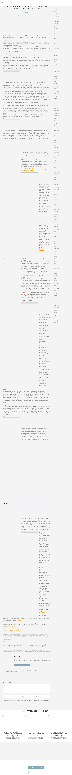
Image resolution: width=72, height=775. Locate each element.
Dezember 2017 (56, 228)
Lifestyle (55, 33)
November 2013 (56, 307)
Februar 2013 (56, 320)
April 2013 (55, 317)
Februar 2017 (56, 244)
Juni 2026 (55, 61)
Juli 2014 (55, 295)
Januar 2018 (56, 226)
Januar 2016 (56, 265)
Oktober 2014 (56, 290)
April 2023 (55, 123)
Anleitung (15, 670)
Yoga (54, 51)
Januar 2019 (56, 206)
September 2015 (56, 271)
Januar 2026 (56, 69)
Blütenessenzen (32, 670)
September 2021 (56, 155)
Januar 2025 (56, 88)
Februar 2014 (56, 303)
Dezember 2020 (56, 169)
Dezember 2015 (56, 266)
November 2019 (56, 189)
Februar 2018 (56, 224)
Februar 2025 (56, 86)
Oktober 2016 (56, 251)
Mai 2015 (55, 278)
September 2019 (56, 192)
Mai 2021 (55, 162)
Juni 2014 (55, 297)
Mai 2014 (55, 298)
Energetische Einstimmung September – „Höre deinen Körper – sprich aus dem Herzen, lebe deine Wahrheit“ (13, 735)
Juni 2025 (55, 79)
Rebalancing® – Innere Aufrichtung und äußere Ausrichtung (59, 733)
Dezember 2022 (56, 130)
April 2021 (55, 164)
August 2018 (56, 214)
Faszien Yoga (56, 24)
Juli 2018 (55, 216)
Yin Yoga (17, 671)
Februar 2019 (56, 204)
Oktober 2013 (56, 308)
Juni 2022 (55, 140)
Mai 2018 (55, 219)
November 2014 (56, 288)
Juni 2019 (55, 197)
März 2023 (55, 125)
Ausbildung (55, 19)
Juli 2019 (55, 196)
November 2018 (56, 209)
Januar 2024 (56, 108)
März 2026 (55, 66)
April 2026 (55, 64)
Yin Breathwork (56, 48)
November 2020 (56, 170)
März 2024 (55, 105)
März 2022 (55, 145)
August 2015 (56, 273)
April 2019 (55, 201)
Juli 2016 (55, 256)
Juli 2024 (55, 98)
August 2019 (56, 194)
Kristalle (55, 31)
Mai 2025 (55, 81)
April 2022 (55, 143)
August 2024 (56, 96)
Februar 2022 (56, 147)
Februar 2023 (56, 127)
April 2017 (55, 241)
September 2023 (56, 115)
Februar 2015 (56, 283)
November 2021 (56, 152)
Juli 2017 (55, 236)
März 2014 (55, 302)
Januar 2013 (56, 322)
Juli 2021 (55, 159)
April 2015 (55, 280)
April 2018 (55, 221)
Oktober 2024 (56, 93)
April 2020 (55, 180)
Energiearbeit (56, 23)
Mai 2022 (55, 142)
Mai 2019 (55, 199)
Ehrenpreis (24, 275)
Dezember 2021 (56, 150)
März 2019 (55, 202)
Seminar (55, 43)
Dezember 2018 (56, 207)
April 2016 (55, 260)
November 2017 (56, 229)
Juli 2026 (55, 59)
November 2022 (56, 132)
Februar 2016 (56, 263)
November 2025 (56, 73)
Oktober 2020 (56, 172)
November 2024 (56, 91)
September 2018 (56, 212)
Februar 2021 (56, 165)
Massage (37, 670)
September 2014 (56, 292)
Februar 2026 (56, 68)
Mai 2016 (55, 258)
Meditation (55, 38)
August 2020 (56, 175)
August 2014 (56, 293)
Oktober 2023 (56, 113)
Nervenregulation (56, 40)
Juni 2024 (55, 100)
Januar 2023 (56, 128)
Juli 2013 (55, 312)
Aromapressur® (56, 14)
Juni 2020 (55, 177)
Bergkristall (24, 292)
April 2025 (55, 83)
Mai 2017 (55, 239)
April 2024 (55, 103)
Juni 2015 (55, 276)
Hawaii (55, 26)
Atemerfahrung (20, 670)
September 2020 (56, 174)
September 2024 (56, 95)
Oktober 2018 (56, 211)
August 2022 (56, 137)
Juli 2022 (55, 138)
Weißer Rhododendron (27, 258)
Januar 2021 (56, 167)
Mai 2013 (55, 315)
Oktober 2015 (56, 270)
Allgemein (10, 670)
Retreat (55, 41)
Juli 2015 (55, 275)
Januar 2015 (56, 285)
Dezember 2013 (56, 305)
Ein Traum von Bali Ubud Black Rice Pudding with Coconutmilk (36, 733)
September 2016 (56, 253)
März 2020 (55, 182)
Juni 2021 (55, 160)
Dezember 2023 (56, 110)
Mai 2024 (55, 101)
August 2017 (56, 234)
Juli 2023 (55, 118)
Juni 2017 (55, 238)
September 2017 (56, 233)
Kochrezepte (56, 28)
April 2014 (55, 300)
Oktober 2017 (56, 231)
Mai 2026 (55, 63)
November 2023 (56, 111)
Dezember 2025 (56, 71)
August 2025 (56, 76)
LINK (8, 618)
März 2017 (55, 243)
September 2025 (56, 74)
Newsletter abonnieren (22, 665)
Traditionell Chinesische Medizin (9, 671)
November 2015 (56, 268)
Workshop (55, 46)
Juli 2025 (55, 78)
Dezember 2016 (56, 248)
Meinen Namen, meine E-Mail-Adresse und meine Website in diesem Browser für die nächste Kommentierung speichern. (27, 700)
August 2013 (56, 310)
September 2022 (56, 135)
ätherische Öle (26, 670)
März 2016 (55, 261)
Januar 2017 (56, 246)
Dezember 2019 (56, 187)
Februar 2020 (56, 184)
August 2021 (56, 157)
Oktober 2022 (56, 133)
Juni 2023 (55, 120)
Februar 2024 (56, 106)
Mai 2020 (55, 179)
